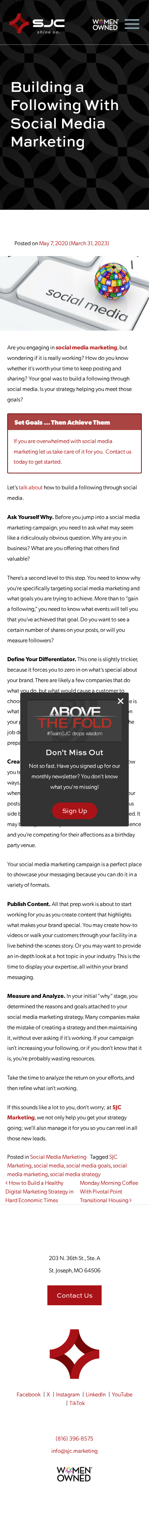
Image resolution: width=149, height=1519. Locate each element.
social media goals (88, 1165)
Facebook (29, 1394)
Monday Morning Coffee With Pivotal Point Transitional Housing (109, 1191)
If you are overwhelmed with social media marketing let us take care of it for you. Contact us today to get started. (72, 451)
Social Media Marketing (58, 1156)
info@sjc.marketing (74, 1450)
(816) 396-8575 (74, 1438)
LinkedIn (96, 1394)
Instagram (68, 1394)
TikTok (77, 1403)
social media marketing (86, 347)
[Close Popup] (120, 701)
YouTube (122, 1394)
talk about (31, 487)
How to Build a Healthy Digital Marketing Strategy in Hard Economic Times (39, 1191)
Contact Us (75, 1295)
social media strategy (75, 1174)
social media (49, 1165)
